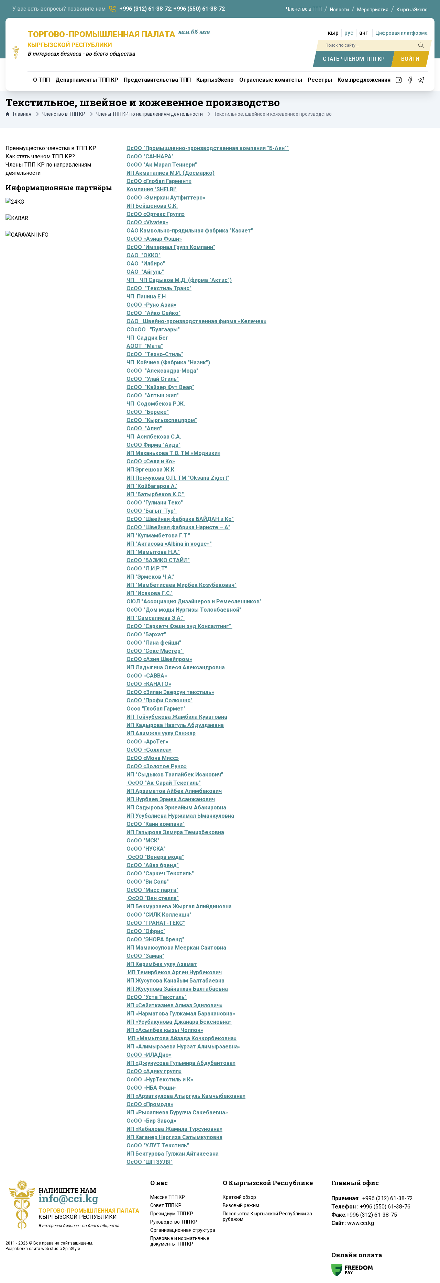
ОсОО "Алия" (144, 428)
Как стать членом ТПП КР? (40, 156)
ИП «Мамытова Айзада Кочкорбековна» (182, 1038)
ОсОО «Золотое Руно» (156, 766)
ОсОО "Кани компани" (155, 824)
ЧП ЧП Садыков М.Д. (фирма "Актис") (179, 280)
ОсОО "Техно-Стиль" (154, 354)
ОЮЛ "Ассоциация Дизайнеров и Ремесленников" (194, 601)
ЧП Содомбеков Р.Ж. (155, 403)
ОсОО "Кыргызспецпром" (161, 420)
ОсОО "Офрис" (145, 931)
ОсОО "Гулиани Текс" (154, 502)
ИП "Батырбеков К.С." (155, 494)
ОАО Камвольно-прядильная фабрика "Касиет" (189, 230)
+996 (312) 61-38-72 (145, 8)
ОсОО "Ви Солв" (147, 881)
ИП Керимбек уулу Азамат (161, 964)
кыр (333, 33)
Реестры (320, 80)
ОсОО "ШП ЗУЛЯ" (149, 1162)
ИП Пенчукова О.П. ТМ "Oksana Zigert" (177, 478)
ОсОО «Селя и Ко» (150, 461)
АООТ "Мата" (144, 346)
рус (348, 33)
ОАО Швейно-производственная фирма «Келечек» (196, 321)
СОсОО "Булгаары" (153, 329)
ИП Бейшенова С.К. (152, 206)
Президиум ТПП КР (171, 1213)
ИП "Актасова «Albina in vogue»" (169, 544)
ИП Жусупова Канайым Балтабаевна (175, 980)
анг (363, 33)
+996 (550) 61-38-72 (199, 8)
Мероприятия (372, 9)
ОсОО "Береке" (147, 412)
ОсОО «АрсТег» (147, 741)
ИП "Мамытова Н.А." (153, 552)
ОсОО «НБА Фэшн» (151, 1088)
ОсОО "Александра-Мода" (162, 370)
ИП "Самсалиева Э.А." (155, 618)
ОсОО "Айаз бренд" (152, 865)
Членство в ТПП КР (63, 114)
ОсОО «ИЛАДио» (149, 1055)
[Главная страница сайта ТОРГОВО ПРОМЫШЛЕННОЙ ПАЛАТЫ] (15, 52)
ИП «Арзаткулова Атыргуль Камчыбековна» (185, 1096)
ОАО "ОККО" (143, 255)
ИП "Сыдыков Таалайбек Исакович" (174, 774)
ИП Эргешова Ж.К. (151, 469)
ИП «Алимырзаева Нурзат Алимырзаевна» (183, 1046)
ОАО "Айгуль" (145, 272)
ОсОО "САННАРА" (150, 156)
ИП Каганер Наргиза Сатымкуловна (174, 1137)
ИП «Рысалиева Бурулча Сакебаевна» (177, 1112)
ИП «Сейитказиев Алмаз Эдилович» (174, 1005)
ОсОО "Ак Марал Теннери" (161, 164)
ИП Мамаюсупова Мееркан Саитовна (177, 947)
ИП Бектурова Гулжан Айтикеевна (172, 1153)
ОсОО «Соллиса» (149, 750)
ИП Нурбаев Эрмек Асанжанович (170, 799)
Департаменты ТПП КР (86, 80)
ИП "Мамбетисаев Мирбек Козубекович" (181, 585)
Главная (22, 114)
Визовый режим (241, 1205)
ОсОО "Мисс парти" (152, 890)
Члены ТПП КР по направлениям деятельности (149, 114)
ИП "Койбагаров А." (151, 486)
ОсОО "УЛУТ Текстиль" (157, 1145)
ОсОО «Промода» (149, 1104)
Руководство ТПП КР (173, 1222)
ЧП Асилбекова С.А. (153, 436)
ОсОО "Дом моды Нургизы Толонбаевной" (184, 609)
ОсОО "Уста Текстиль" (156, 997)
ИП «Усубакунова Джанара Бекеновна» (179, 1022)
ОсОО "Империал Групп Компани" (170, 247)
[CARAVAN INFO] (58, 235)
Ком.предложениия (364, 80)
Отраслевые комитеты (270, 80)
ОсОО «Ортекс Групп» (155, 214)
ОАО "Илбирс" (145, 263)
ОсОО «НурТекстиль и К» (159, 1079)
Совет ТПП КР (166, 1205)
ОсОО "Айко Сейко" (153, 313)
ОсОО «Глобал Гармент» (158, 181)
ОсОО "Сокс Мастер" (155, 651)
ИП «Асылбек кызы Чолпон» (164, 1030)
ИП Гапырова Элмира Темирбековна (175, 832)
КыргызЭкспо (412, 9)
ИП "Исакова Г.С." (149, 593)
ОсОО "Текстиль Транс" (158, 288)
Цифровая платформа (401, 33)
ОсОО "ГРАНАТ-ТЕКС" (155, 923)
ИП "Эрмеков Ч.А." (150, 577)
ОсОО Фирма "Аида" (153, 445)
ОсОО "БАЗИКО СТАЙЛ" (158, 560)
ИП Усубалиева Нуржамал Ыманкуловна (180, 816)
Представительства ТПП (157, 80)
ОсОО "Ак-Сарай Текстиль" (163, 783)
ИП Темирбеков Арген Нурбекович (174, 972)
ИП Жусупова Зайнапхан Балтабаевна (177, 989)
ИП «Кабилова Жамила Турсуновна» (174, 1129)
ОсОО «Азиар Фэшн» (154, 239)
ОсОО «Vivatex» (147, 222)
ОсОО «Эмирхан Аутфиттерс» (165, 197)
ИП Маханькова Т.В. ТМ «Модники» (173, 453)
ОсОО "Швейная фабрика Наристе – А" (178, 527)
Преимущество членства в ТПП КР (51, 148)
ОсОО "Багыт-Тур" (151, 511)
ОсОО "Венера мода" (155, 857)
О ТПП (41, 80)
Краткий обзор (239, 1197)
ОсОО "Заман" (145, 956)
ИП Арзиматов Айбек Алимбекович (174, 791)
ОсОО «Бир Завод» (151, 1120)
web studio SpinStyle (60, 1248)
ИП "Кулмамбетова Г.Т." (158, 535)
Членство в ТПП (304, 9)
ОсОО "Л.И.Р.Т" (146, 568)
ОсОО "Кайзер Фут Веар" (160, 387)
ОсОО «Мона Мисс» (152, 758)
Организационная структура (182, 1230)
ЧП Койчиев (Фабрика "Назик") (168, 362)
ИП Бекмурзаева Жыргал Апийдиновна (179, 906)
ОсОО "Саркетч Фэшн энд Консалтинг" (179, 626)
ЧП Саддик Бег (147, 337)
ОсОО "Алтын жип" (152, 395)
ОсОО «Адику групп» (154, 1071)
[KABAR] (58, 218)
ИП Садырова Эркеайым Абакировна (176, 807)
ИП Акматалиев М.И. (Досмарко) (170, 173)
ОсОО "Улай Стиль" (152, 379)
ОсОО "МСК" (143, 840)
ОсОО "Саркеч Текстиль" (160, 873)
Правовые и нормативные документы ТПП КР (179, 1241)
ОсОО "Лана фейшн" (153, 642)
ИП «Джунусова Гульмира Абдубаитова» (180, 1063)
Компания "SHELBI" (151, 189)
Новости (339, 9)
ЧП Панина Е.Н (146, 296)
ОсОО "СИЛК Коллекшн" (158, 914)
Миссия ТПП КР (167, 1197)
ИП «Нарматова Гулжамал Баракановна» (180, 1013)
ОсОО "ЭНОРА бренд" (155, 939)
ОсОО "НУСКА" (146, 848)
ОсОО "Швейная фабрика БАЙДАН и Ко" (180, 519)
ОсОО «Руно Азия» (151, 305)
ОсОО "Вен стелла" (152, 898)
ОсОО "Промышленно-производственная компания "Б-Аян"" (207, 148)
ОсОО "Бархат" (146, 634)
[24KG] (58, 202)
